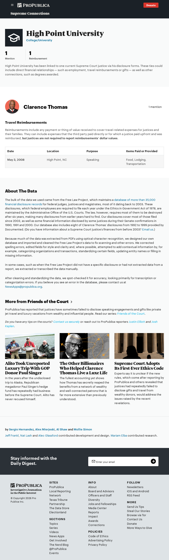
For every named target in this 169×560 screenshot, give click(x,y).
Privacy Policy (97, 544)
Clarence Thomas (46, 106)
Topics (53, 523)
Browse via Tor (136, 515)
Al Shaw (61, 429)
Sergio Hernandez (21, 429)
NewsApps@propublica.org (23, 286)
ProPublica (56, 487)
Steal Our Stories (138, 511)
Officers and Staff (100, 495)
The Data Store (59, 508)
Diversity (94, 499)
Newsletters (135, 487)
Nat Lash (26, 435)
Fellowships (108, 504)
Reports (93, 512)
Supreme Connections (30, 13)
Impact (93, 516)
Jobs (91, 504)
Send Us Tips (135, 506)
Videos (54, 532)
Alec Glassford (48, 435)
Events (54, 553)
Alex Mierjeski (45, 429)
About (92, 487)
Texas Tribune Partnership (58, 502)
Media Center (97, 508)
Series (53, 528)
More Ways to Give (139, 528)
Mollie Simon (83, 429)
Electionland (57, 512)
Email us (147, 229)
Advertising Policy (100, 540)
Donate (132, 523)
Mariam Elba (119, 435)
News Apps (56, 536)
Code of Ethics (98, 536)
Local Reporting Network (60, 493)
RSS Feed (133, 495)
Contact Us (134, 519)
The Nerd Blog (58, 544)
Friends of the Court (49, 301)
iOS (129, 491)
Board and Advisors (101, 491)
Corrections (96, 525)
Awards (93, 521)
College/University (39, 40)
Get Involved (58, 540)
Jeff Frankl (12, 435)
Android (143, 491)
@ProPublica (57, 549)
